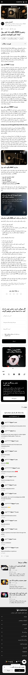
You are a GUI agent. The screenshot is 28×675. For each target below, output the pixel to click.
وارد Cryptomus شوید (14, 416)
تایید (19, 670)
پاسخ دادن (3, 427)
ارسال (14, 341)
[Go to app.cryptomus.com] (20, 2)
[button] (14, 44)
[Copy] (24, 374)
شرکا (8, 670)
